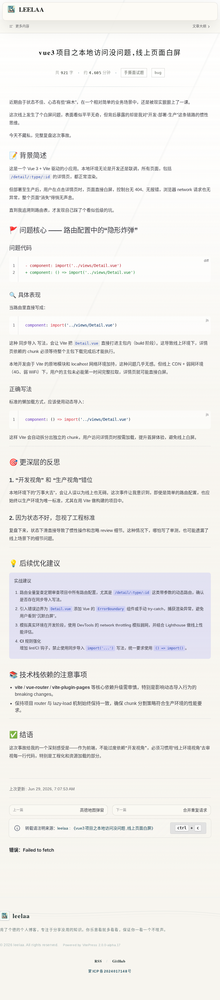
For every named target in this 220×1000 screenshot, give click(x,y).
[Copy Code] (201, 266)
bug (158, 72)
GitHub (118, 961)
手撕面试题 (134, 72)
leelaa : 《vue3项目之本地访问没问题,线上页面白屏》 (106, 828)
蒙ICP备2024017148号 (109, 971)
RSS (98, 961)
